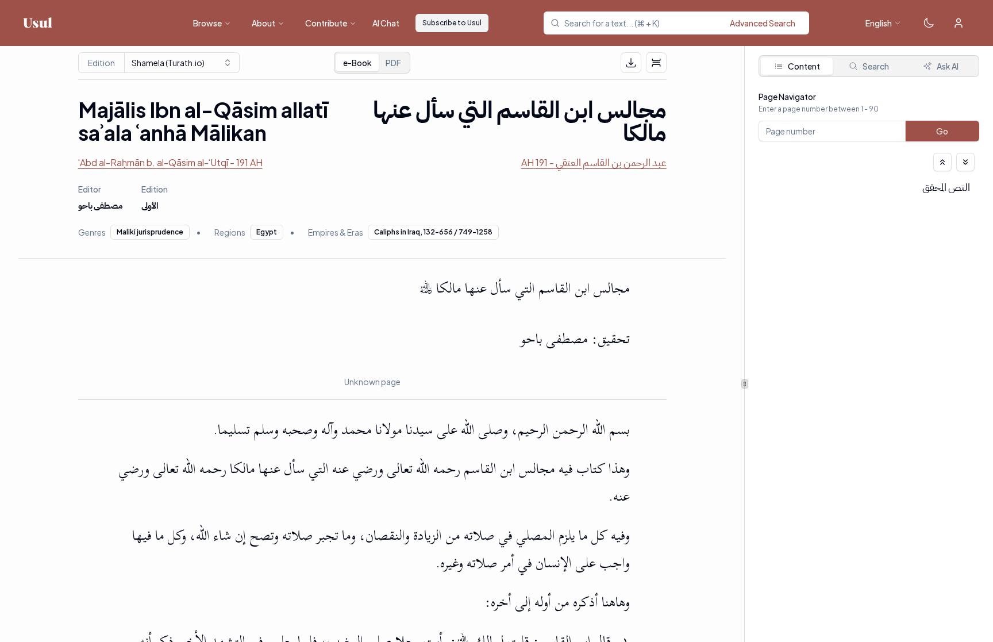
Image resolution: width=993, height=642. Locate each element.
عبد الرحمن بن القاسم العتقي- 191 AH (594, 162)
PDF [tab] (393, 62)
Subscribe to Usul (452, 22)
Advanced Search (762, 23)
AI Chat (385, 23)
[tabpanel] (869, 165)
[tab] (797, 66)
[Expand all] (965, 162)
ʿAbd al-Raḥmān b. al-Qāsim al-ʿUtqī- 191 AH (170, 162)
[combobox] (683, 22)
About (263, 23)
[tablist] (372, 63)
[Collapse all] (942, 162)
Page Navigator (787, 96)
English (878, 23)
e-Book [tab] (357, 62)
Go (943, 131)
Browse (207, 23)
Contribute (326, 23)
